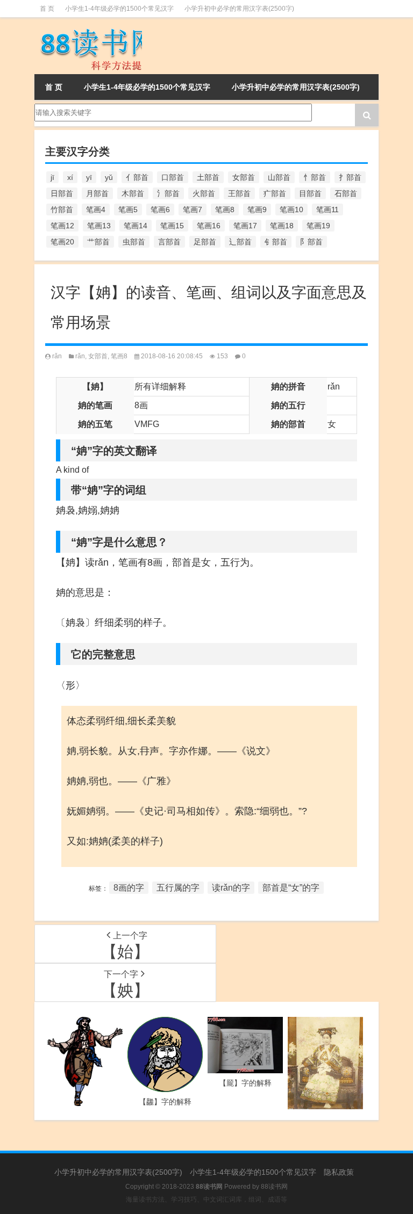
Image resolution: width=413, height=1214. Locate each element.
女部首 (243, 177)
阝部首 (311, 241)
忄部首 (314, 177)
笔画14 (135, 225)
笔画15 (172, 225)
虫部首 (134, 241)
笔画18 (282, 225)
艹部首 (98, 241)
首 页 (47, 8)
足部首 (205, 241)
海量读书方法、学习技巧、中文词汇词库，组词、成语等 (206, 1199)
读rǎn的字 (231, 887)
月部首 (97, 193)
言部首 (169, 241)
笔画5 (128, 209)
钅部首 (276, 241)
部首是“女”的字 (290, 887)
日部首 (62, 193)
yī (89, 177)
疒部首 (275, 193)
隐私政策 (339, 1172)
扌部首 (350, 177)
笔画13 (99, 225)
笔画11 (327, 209)
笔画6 (160, 209)
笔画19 (318, 225)
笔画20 (62, 241)
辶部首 (240, 241)
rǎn (57, 356)
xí (70, 177)
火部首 (204, 193)
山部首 (279, 177)
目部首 (310, 193)
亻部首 (137, 177)
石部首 (345, 193)
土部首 (208, 177)
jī (52, 177)
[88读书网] (88, 45)
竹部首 (62, 209)
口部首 (172, 177)
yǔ (109, 177)
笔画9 (257, 209)
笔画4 (95, 209)
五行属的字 (178, 887)
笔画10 (291, 209)
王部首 (239, 193)
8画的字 (128, 887)
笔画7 (192, 209)
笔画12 (62, 225)
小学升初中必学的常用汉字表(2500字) (239, 8)
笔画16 (208, 225)
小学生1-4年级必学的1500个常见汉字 (119, 8)
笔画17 (245, 225)
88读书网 (274, 1186)
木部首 (133, 193)
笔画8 (224, 209)
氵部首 (168, 193)
